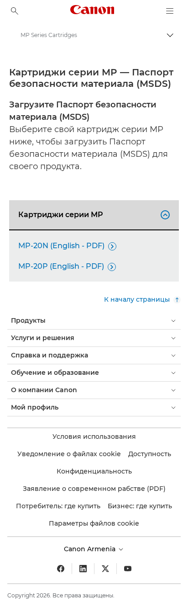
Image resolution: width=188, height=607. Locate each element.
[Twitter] (105, 568)
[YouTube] (127, 568)
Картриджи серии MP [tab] (92, 214)
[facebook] (60, 568)
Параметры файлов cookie (94, 523)
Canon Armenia (90, 549)
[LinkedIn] (83, 568)
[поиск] (14, 11)
